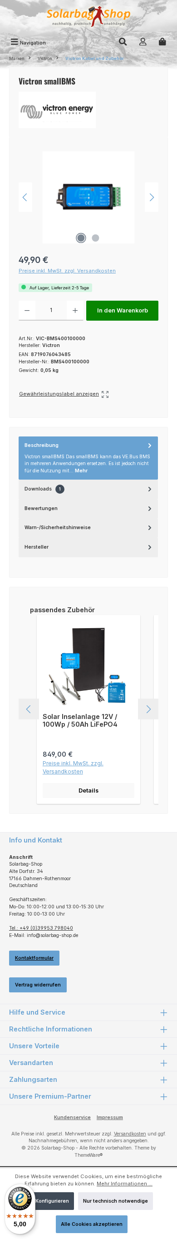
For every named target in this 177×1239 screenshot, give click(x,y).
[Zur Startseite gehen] (88, 17)
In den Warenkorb (122, 310)
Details (88, 790)
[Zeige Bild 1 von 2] (81, 238)
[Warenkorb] (162, 42)
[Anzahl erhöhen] (75, 311)
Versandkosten (130, 1134)
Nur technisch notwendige (115, 1201)
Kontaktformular (34, 958)
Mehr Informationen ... (124, 1183)
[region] (88, 197)
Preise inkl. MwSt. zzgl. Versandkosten (67, 271)
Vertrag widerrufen (38, 985)
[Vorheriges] (25, 197)
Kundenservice (72, 1117)
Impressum (110, 1117)
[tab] (88, 458)
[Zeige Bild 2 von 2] (95, 238)
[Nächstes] (151, 197)
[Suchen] (123, 42)
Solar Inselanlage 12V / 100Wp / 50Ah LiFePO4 (80, 721)
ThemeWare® (88, 1155)
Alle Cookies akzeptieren (92, 1224)
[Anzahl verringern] (27, 311)
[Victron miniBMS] (88, 197)
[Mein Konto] (143, 42)
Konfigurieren (52, 1201)
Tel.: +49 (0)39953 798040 (41, 928)
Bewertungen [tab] (41, 508)
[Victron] (88, 110)
